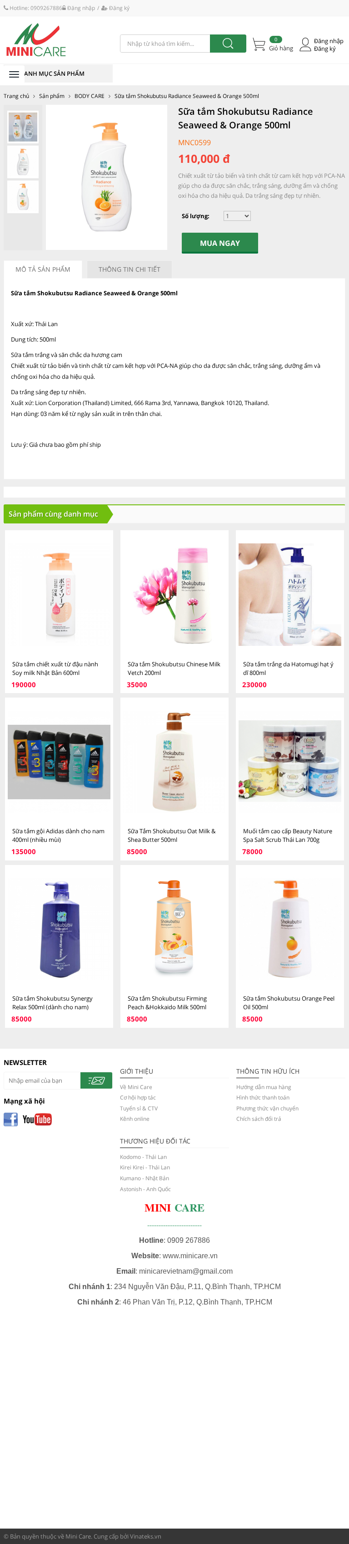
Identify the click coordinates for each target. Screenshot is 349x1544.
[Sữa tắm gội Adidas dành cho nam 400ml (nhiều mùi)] (59, 761)
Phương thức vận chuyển (267, 1108)
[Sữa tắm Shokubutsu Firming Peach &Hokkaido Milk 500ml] (174, 929)
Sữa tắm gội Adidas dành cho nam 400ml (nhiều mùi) (58, 835)
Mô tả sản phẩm (42, 269)
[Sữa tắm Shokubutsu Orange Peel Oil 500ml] (290, 929)
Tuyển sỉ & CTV (139, 1108)
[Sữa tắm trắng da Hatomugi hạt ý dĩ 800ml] (290, 594)
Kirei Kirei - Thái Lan (145, 1167)
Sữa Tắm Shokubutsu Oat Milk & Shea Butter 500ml (171, 835)
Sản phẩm (52, 96)
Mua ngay (220, 243)
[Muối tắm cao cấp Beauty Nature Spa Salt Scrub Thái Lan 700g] (290, 761)
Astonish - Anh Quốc (145, 1189)
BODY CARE (90, 96)
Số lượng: (195, 216)
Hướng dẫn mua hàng (263, 1087)
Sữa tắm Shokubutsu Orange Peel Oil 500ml (288, 1002)
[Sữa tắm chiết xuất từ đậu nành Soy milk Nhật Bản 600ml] (59, 594)
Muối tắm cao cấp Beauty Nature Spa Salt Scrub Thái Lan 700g (287, 835)
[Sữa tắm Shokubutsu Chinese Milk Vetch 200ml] (174, 594)
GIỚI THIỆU (136, 1071)
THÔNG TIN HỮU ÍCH (267, 1071)
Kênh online (135, 1119)
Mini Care (78, 1536)
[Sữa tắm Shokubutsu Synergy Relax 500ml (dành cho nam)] (59, 929)
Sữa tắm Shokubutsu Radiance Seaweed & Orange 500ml (187, 96)
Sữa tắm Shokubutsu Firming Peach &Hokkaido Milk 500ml (167, 1002)
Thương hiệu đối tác (155, 1141)
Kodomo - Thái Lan (143, 1157)
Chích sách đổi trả (258, 1119)
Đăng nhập (80, 8)
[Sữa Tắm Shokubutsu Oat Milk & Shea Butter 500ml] (174, 761)
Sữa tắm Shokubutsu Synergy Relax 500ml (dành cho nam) (52, 1002)
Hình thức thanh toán (262, 1097)
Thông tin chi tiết (129, 269)
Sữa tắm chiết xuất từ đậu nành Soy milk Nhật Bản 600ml (55, 668)
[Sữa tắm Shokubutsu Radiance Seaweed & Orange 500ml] (58, 40)
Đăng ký (119, 8)
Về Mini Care (136, 1087)
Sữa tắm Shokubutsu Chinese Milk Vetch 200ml (174, 668)
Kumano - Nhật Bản (144, 1178)
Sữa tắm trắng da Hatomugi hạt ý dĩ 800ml (288, 668)
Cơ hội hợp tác (138, 1097)
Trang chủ (16, 96)
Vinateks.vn (145, 1536)
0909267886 (46, 8)
